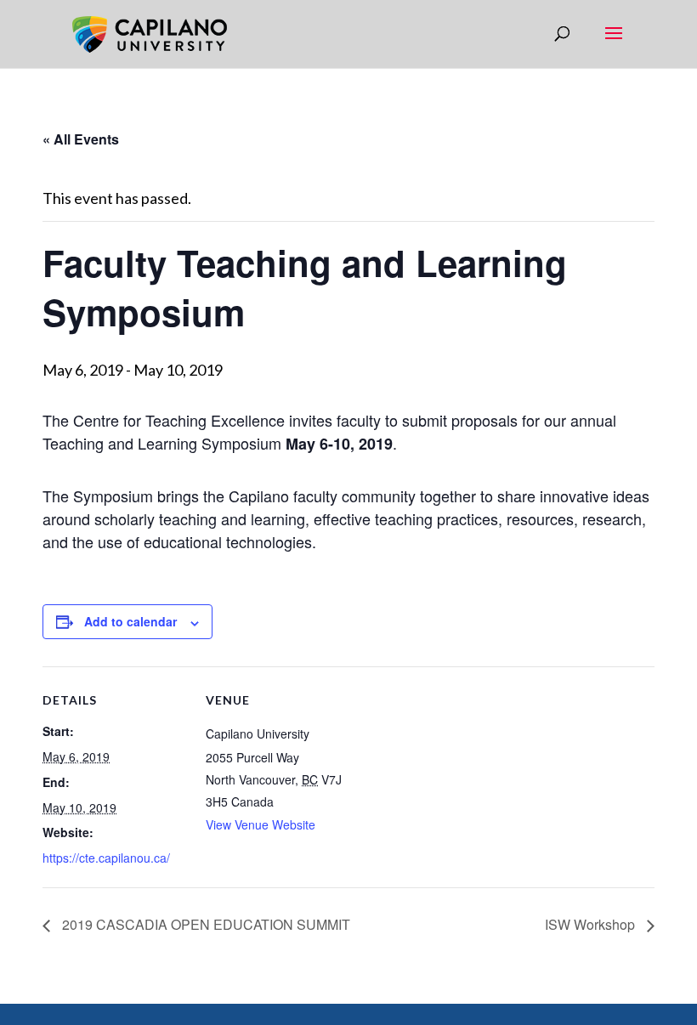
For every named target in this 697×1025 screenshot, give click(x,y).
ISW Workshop (591, 924)
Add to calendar (130, 621)
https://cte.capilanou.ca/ (106, 857)
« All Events (80, 139)
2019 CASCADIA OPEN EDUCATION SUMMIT (204, 924)
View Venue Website (260, 824)
